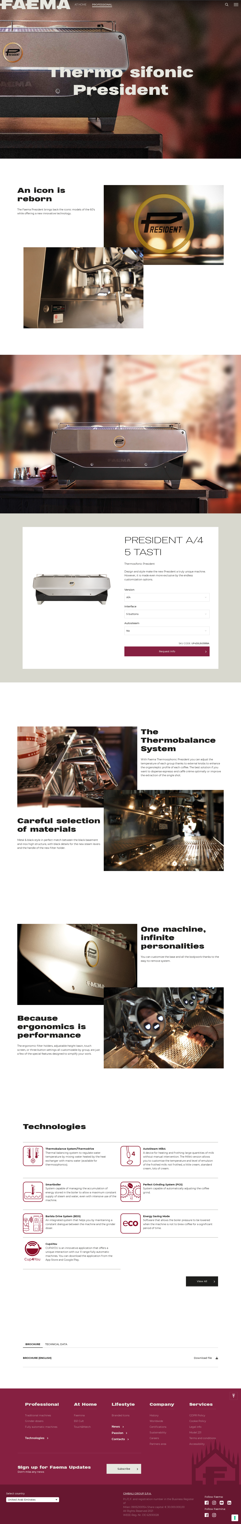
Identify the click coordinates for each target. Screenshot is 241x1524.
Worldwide (156, 1421)
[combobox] (167, 596)
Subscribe (124, 1468)
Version (129, 589)
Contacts (119, 1439)
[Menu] (236, 4)
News (116, 1426)
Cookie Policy (197, 1421)
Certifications (158, 1426)
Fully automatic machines (41, 1426)
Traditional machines (38, 1415)
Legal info (195, 1426)
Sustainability (158, 1432)
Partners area (158, 1444)
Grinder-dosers (34, 1421)
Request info (167, 651)
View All (202, 1281)
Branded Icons (120, 1415)
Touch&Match (82, 1426)
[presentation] (120, 762)
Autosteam (131, 623)
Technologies (35, 1438)
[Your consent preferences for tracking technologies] (234, 1517)
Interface (130, 606)
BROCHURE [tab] (32, 1344)
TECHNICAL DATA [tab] (56, 1344)
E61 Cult (79, 1421)
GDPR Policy (197, 1415)
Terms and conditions (202, 1438)
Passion (118, 1433)
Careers (154, 1438)
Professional (102, 4)
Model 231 (195, 1432)
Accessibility (197, 1444)
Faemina (79, 1415)
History (154, 1415)
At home (80, 4)
